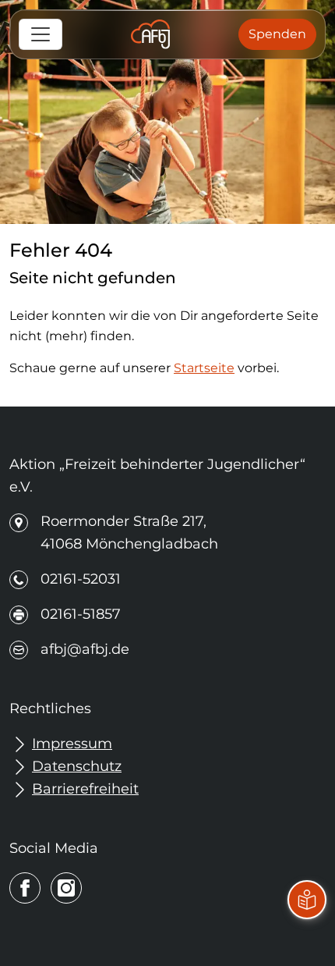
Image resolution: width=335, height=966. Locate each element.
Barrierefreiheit (85, 788)
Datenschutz (77, 766)
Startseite (204, 367)
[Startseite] (150, 34)
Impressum (72, 743)
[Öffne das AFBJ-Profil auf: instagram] (66, 888)
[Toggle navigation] (40, 34)
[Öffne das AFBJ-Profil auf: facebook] (25, 888)
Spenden (277, 34)
